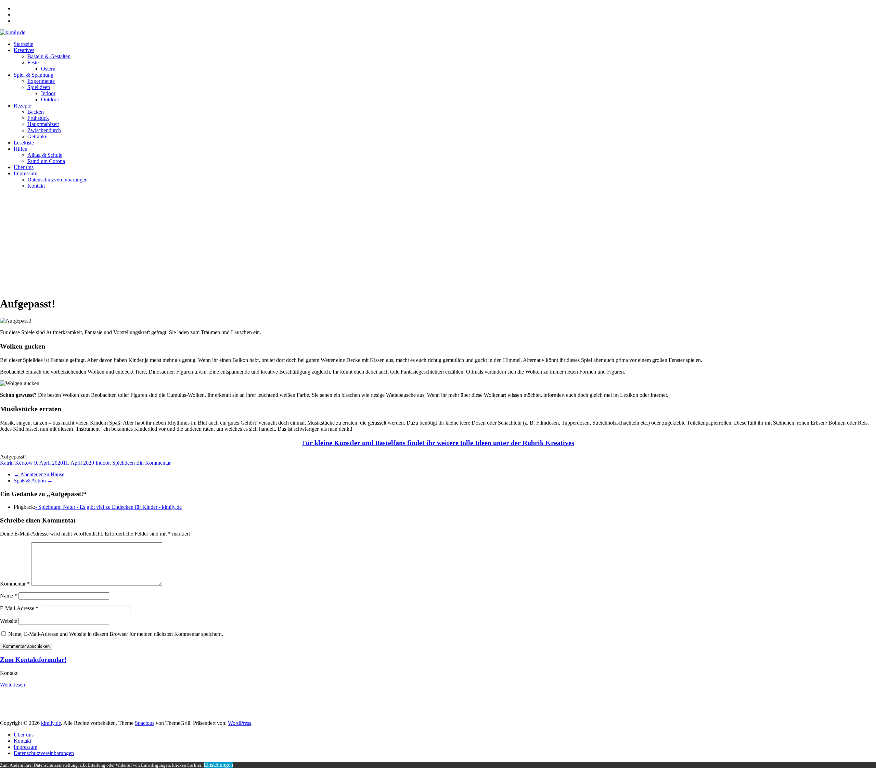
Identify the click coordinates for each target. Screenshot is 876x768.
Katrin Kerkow (16, 463)
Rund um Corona (46, 161)
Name (8, 596)
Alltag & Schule (44, 155)
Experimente (41, 81)
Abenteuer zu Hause (39, 474)
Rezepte (22, 106)
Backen (35, 112)
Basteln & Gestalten (48, 56)
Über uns (24, 167)
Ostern (48, 69)
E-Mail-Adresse (19, 608)
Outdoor (50, 99)
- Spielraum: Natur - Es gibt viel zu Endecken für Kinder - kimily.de (108, 507)
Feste (33, 62)
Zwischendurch (44, 130)
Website (8, 621)
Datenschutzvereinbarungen (57, 179)
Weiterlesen (12, 685)
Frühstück (38, 118)
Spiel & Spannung (33, 75)
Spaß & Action (33, 480)
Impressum (25, 173)
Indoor (48, 93)
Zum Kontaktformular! (33, 659)
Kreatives (24, 50)
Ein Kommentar (153, 463)
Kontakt (36, 186)
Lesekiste (24, 143)
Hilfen (20, 149)
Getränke (37, 136)
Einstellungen (218, 765)
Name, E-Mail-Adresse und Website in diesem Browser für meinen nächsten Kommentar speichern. (115, 634)
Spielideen (38, 87)
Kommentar (15, 584)
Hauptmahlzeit (43, 124)
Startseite (23, 44)
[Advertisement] (438, 242)
